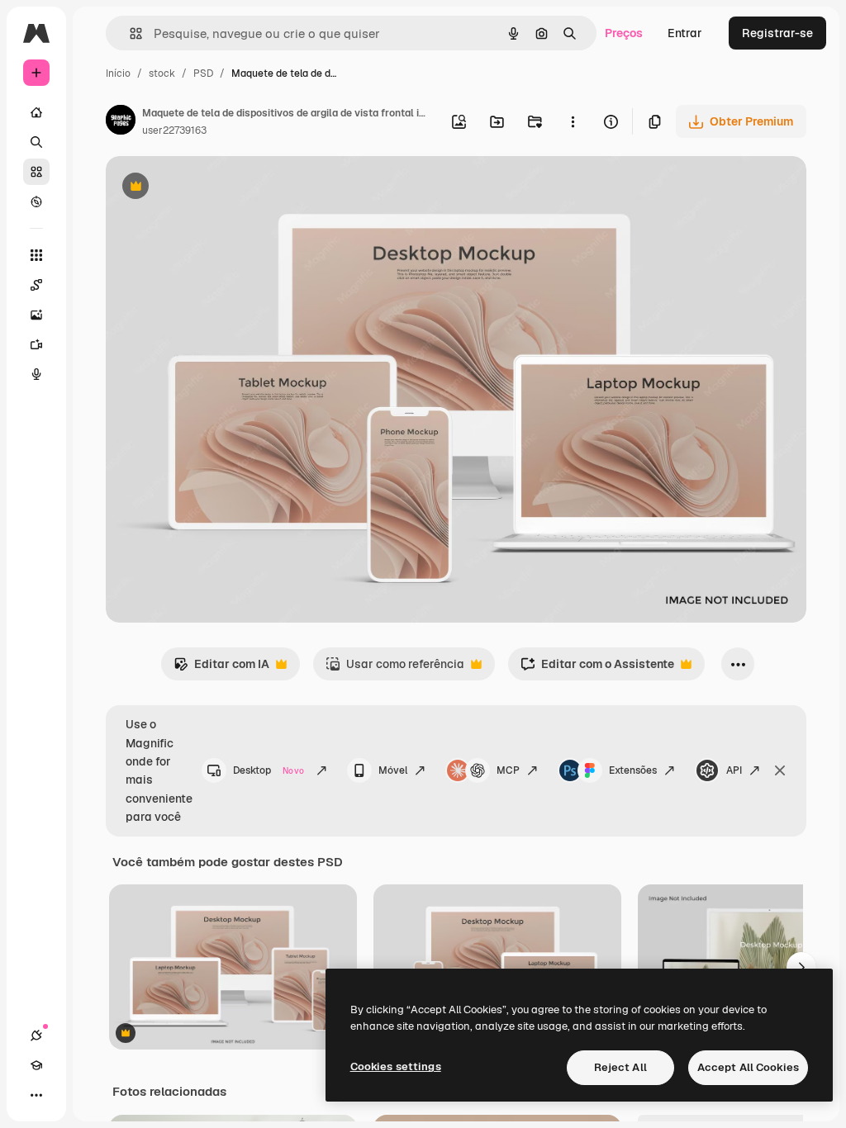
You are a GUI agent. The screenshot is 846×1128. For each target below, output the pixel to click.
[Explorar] (36, 201)
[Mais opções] (572, 121)
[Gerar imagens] (36, 314)
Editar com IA (221, 668)
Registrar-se (777, 33)
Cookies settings (395, 1066)
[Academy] (36, 1065)
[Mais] (36, 1095)
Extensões (633, 770)
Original (211, 188)
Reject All (620, 1067)
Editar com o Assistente (597, 668)
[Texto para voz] (36, 374)
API (734, 770)
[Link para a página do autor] (120, 122)
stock (162, 73)
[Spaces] (36, 285)
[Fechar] (780, 770)
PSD (203, 73)
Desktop (268, 770)
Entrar (685, 33)
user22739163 (174, 130)
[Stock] (36, 172)
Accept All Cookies (748, 1067)
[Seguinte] (801, 967)
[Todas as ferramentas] (36, 255)
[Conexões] (36, 1035)
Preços (624, 33)
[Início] (36, 112)
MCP (508, 770)
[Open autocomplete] (129, 33)
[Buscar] (36, 142)
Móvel (392, 770)
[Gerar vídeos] (36, 344)
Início (118, 73)
